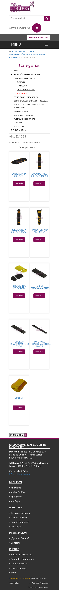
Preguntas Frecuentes (22, 559)
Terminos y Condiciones (38, 588)
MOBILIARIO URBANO (23, 115)
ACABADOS (16, 71)
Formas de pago (19, 568)
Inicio (14, 52)
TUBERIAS (18, 123)
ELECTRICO (21, 82)
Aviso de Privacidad (40, 583)
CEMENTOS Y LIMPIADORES (26, 97)
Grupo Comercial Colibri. (19, 579)
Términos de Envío (20, 513)
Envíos (14, 572)
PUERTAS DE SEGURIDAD (24, 119)
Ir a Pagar (16, 501)
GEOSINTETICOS (21, 111)
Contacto (16, 543)
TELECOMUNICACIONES (26, 90)
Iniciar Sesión (18, 492)
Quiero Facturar (19, 563)
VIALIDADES (21, 93)
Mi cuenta (16, 488)
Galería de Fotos (19, 517)
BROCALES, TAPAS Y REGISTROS (27, 78)
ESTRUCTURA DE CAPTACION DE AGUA (31, 101)
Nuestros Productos (21, 554)
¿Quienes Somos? (20, 538)
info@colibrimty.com (19, 474)
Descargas (16, 526)
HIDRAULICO (22, 86)
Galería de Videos (20, 522)
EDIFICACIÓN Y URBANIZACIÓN (25, 75)
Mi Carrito (16, 497)
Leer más (19, 184)
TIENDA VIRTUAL (38, 37)
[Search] (47, 18)
